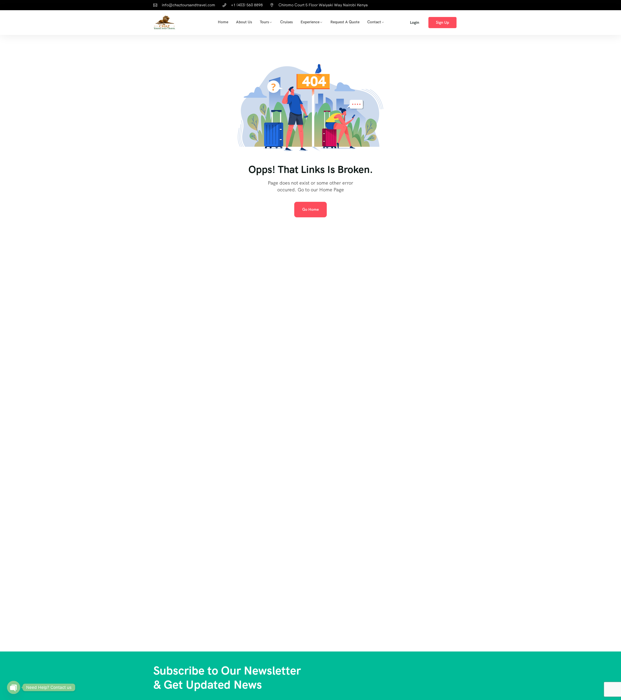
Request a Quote (345, 21)
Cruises (286, 21)
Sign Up (442, 22)
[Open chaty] (13, 687)
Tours (264, 21)
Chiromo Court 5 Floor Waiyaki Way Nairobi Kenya (323, 5)
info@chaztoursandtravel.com (188, 5)
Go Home (310, 209)
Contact (374, 21)
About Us (244, 21)
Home (223, 21)
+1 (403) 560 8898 (247, 5)
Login (414, 22)
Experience (310, 21)
